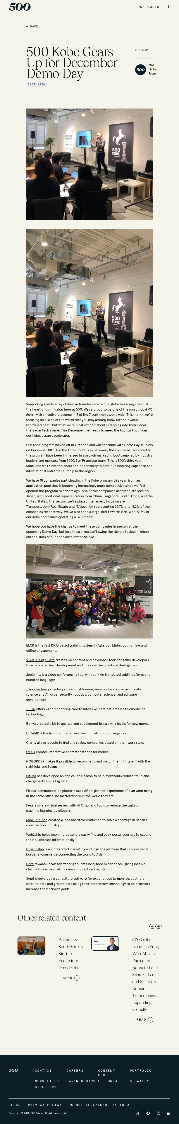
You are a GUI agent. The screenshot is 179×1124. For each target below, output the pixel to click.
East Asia (36, 84)
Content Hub (106, 1073)
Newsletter (46, 1081)
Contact (43, 1070)
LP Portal (109, 1081)
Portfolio (141, 1070)
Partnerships (78, 1081)
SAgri (30, 878)
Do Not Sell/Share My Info (99, 1105)
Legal (15, 1105)
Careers (75, 1070)
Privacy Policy (45, 1105)
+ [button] (168, 7)
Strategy (139, 1081)
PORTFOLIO (149, 6)
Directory (46, 1087)
